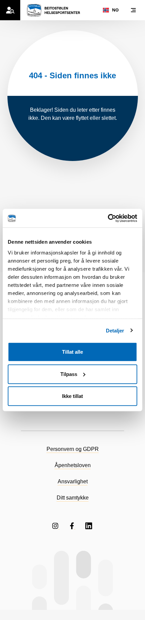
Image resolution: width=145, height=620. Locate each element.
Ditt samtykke (73, 498)
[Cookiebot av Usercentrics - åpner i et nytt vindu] (107, 218)
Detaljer (115, 330)
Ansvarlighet (73, 481)
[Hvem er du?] (10, 10)
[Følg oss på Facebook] (73, 526)
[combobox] (110, 10)
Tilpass (68, 374)
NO (115, 10)
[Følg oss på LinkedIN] (89, 526)
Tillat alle (72, 352)
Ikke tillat (72, 396)
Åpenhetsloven (73, 465)
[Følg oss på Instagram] (56, 526)
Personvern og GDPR (73, 449)
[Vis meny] (133, 10)
